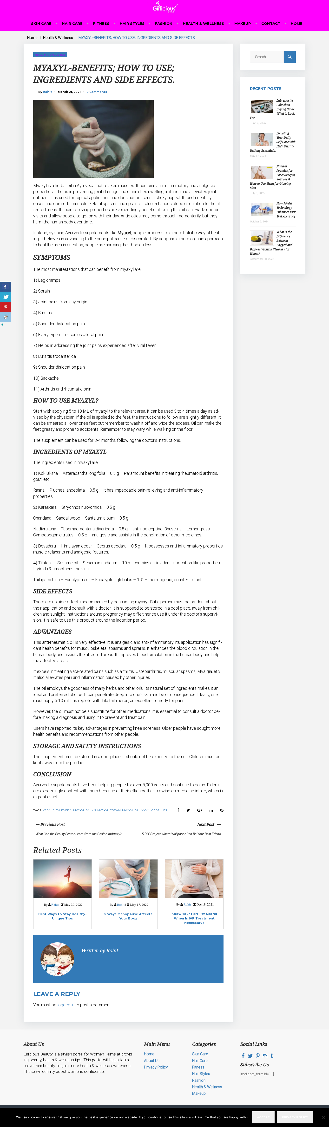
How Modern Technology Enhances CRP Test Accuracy (286, 209)
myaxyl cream (109, 810)
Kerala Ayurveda (57, 810)
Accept (263, 1117)
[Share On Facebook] (5, 287)
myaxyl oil (130, 810)
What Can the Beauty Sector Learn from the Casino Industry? (78, 834)
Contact (270, 23)
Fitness (101, 23)
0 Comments (96, 92)
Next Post (207, 824)
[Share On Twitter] (5, 297)
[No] (323, 1117)
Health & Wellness (203, 23)
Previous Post (52, 824)
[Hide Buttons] (2, 326)
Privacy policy (295, 1117)
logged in (65, 1004)
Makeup (242, 23)
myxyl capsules (154, 810)
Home (297, 23)
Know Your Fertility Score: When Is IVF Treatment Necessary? (194, 918)
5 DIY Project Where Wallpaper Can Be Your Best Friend (181, 834)
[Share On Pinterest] (5, 307)
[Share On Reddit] (5, 317)
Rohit (47, 92)
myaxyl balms (84, 810)
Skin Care (41, 23)
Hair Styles (132, 23)
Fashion (163, 23)
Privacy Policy (156, 1067)
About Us (151, 1060)
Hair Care (72, 23)
